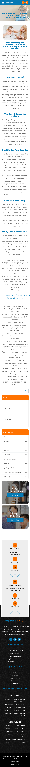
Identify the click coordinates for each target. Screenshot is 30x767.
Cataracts (11, 662)
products (6, 463)
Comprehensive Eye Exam (16, 650)
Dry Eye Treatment (13, 659)
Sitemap (17, 761)
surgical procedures (10, 459)
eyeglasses (7, 450)
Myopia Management (14, 656)
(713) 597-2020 (15, 562)
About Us (6, 403)
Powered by (13, 764)
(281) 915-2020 (15, 599)
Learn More (15, 495)
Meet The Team (9, 414)
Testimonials (8, 419)
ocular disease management (12, 472)
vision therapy (8, 437)
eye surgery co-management (13, 468)
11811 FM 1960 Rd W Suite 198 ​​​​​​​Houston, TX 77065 (15, 590)
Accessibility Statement (15, 759)
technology (7, 477)
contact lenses (8, 446)
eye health (7, 455)
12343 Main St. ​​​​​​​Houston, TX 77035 (15, 553)
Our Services (8, 408)
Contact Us (7, 425)
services (6, 441)
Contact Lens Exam (13, 653)
